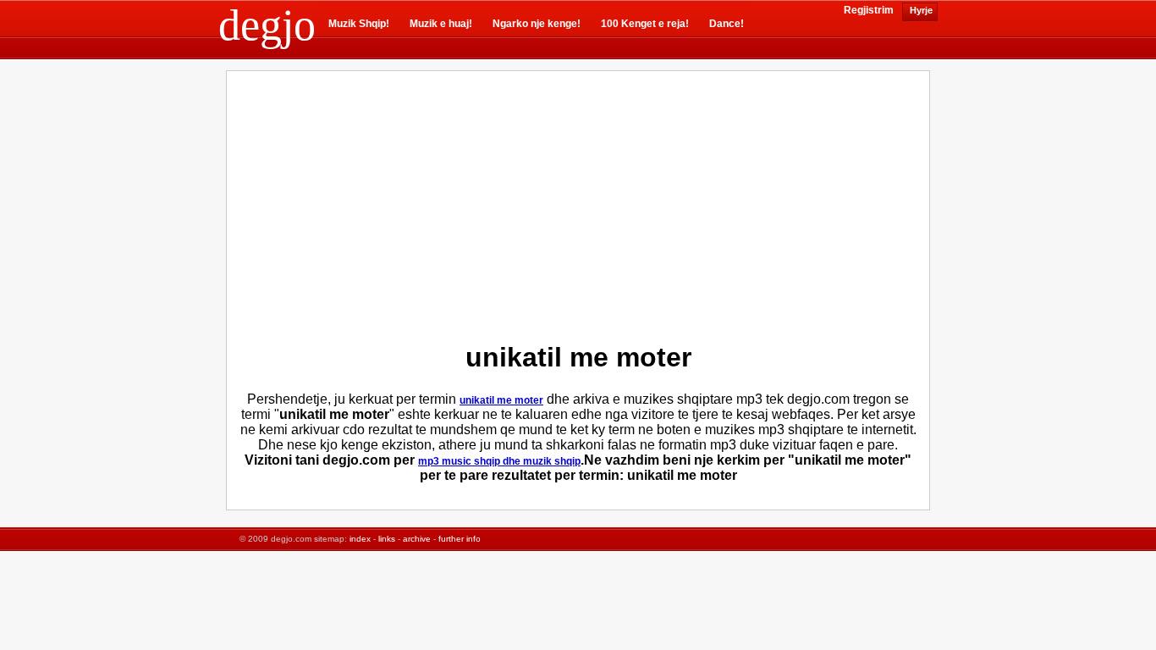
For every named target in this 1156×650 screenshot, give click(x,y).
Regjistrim (869, 10)
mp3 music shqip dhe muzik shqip (499, 461)
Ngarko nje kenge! (537, 24)
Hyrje (920, 10)
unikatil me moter (501, 400)
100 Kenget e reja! (645, 24)
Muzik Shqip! (358, 24)
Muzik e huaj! (441, 24)
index (360, 538)
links (386, 538)
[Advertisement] (434, 202)
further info (459, 538)
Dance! (726, 24)
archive (417, 538)
